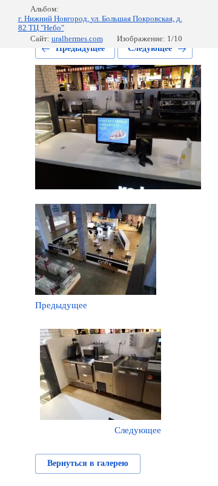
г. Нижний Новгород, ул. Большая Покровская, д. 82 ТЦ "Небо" (100, 23)
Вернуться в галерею (87, 463)
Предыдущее (80, 48)
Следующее (150, 48)
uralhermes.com (77, 38)
